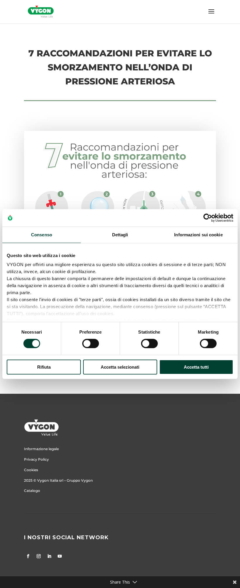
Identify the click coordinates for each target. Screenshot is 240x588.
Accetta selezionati (120, 367)
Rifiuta (44, 367)
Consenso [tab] (41, 234)
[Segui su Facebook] (28, 556)
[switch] (90, 343)
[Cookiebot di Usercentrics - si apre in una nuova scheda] (207, 217)
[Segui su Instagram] (39, 556)
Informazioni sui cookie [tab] (198, 234)
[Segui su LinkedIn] (49, 556)
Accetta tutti (196, 367)
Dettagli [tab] (120, 234)
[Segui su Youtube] (60, 556)
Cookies (31, 470)
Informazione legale (41, 449)
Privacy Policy (36, 459)
